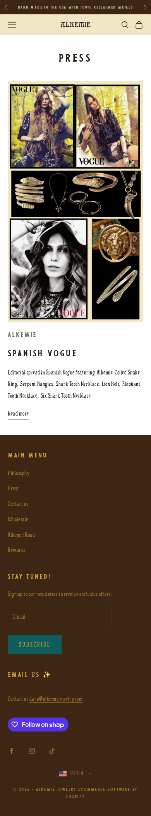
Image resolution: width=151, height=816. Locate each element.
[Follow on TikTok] (52, 751)
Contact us (18, 504)
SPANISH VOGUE (43, 354)
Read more (18, 413)
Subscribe (35, 644)
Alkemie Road (21, 535)
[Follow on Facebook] (11, 751)
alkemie (22, 335)
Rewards (17, 550)
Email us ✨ (30, 675)
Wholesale (18, 519)
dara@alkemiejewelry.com (55, 699)
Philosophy (18, 473)
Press (13, 488)
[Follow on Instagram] (32, 751)
